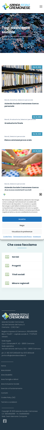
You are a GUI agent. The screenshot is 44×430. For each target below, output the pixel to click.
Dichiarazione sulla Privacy (22, 237)
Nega (22, 225)
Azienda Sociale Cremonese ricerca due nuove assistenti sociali (22, 188)
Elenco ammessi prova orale (18, 140)
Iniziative (13, 100)
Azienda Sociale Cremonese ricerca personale (22, 104)
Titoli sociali (18, 274)
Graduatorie (15, 119)
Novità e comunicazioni (21, 36)
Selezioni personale (25, 100)
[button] (40, 194)
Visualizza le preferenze (22, 231)
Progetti (16, 265)
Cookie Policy (7, 237)
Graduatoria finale (14, 123)
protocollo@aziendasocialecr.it (14, 355)
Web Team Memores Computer (14, 416)
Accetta (22, 219)
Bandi (7, 100)
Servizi (15, 256)
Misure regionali (20, 283)
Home (4, 36)
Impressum (37, 237)
